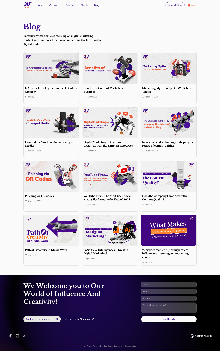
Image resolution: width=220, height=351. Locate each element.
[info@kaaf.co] (46, 319)
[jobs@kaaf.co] (82, 319)
